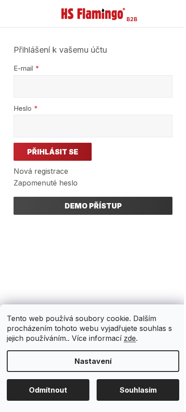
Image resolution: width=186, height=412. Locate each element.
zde (130, 338)
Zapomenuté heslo (46, 182)
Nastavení (93, 361)
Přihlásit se (52, 151)
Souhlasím (138, 389)
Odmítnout (48, 389)
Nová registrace (41, 171)
